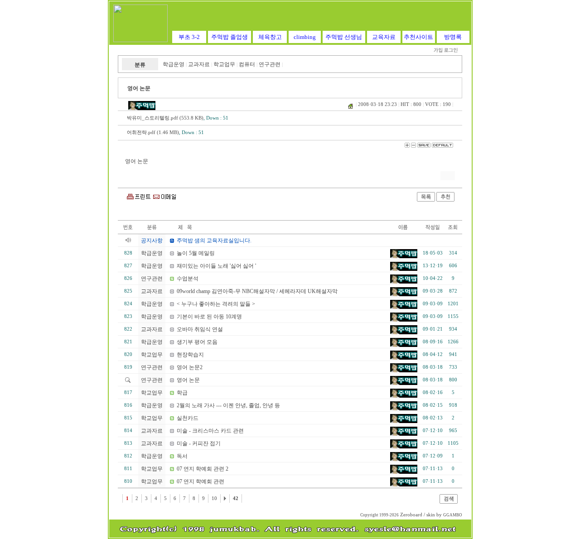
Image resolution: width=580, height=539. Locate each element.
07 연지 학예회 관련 (200, 481)
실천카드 (187, 418)
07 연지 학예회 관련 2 (202, 469)
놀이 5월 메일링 (196, 253)
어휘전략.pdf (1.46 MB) (153, 132)
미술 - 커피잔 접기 (199, 443)
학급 (182, 393)
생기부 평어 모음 (197, 342)
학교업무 (224, 64)
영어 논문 (188, 380)
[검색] (449, 502)
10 (214, 498)
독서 (182, 456)
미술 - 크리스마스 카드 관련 (210, 431)
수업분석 (187, 278)
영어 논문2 (190, 367)
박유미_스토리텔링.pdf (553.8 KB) (165, 118)
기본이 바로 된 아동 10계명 (209, 316)
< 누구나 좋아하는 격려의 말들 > (216, 304)
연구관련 (269, 64)
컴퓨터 (247, 64)
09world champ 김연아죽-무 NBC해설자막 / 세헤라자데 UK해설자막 (257, 291)
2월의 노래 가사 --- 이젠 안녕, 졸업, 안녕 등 (228, 405)
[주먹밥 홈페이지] (140, 40)
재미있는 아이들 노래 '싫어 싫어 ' (216, 266)
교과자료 (199, 64)
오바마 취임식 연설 (200, 329)
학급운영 (173, 64)
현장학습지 (190, 354)
